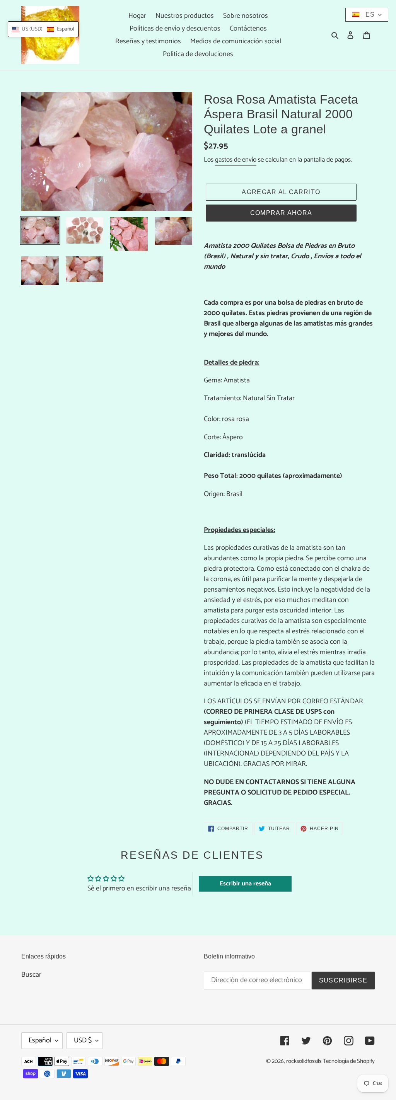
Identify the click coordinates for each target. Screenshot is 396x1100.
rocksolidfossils (303, 1061)
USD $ (83, 1040)
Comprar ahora (281, 213)
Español (40, 1040)
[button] (43, 29)
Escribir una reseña (245, 883)
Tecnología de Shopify (349, 1061)
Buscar (31, 975)
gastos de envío (235, 159)
